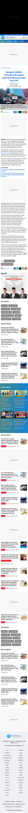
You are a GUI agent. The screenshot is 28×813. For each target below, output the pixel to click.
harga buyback (6, 319)
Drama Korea (7, 790)
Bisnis (15, 41)
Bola (21, 762)
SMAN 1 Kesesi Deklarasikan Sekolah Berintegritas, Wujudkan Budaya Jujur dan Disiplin (6, 402)
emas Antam (5, 309)
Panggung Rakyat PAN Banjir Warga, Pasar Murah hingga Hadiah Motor (9, 364)
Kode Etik (7, 801)
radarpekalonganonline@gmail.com (14, 745)
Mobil (20, 772)
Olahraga (21, 757)
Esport (20, 765)
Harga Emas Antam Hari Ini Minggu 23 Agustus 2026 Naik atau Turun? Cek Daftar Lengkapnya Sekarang (9, 376)
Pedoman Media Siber (8, 804)
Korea (7, 787)
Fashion (7, 777)
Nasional (7, 752)
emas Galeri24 (16, 309)
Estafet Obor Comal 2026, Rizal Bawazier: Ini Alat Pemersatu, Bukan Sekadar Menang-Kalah (10, 556)
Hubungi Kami (9, 806)
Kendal (3, 503)
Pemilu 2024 (21, 777)
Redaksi (16, 83)
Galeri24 (18, 315)
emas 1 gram (13, 306)
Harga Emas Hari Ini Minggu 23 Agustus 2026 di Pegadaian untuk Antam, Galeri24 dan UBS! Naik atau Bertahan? (10, 583)
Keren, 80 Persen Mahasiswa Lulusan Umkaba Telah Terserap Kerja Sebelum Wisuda (13, 174)
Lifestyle (9, 41)
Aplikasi (21, 785)
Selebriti (21, 750)
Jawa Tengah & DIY (6, 560)
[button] (3, 41)
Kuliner (21, 755)
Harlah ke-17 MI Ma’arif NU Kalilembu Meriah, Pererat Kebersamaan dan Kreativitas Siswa (21, 402)
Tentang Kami (18, 806)
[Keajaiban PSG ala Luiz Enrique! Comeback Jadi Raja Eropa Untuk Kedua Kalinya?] (7, 414)
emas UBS (16, 312)
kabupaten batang (7, 264)
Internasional (7, 755)
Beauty (7, 775)
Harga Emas (16, 319)
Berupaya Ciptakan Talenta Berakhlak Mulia (13, 170)
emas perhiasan (6, 312)
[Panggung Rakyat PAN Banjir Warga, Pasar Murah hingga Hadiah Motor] (23, 365)
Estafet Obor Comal (7, 315)
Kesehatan (7, 772)
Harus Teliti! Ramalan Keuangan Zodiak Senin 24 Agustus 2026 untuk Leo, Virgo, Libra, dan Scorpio (10, 342)
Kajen (7, 765)
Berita (2, 41)
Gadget (21, 787)
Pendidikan (20, 780)
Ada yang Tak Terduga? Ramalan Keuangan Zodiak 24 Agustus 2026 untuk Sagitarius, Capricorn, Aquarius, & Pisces (10, 330)
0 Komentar (5, 112)
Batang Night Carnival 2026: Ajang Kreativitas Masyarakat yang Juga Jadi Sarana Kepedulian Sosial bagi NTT (9, 545)
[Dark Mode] (23, 38)
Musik (7, 795)
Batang (9, 68)
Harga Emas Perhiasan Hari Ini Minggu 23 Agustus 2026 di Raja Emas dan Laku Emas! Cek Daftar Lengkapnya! (10, 617)
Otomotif (21, 770)
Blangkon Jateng (5, 153)
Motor (20, 775)
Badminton (20, 760)
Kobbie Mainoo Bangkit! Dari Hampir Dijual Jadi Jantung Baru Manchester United (21, 423)
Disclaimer (19, 801)
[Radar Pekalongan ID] (8, 38)
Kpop (7, 792)
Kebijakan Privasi (20, 804)
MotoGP (21, 767)
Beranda (3, 68)
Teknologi (21, 782)
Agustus (4, 306)
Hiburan (22, 41)
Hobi (21, 752)
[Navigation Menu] (26, 38)
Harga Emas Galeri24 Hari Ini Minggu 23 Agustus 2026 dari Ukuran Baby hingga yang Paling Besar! (9, 571)
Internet (21, 792)
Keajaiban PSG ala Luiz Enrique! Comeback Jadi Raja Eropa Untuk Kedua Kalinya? (6, 423)
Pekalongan (7, 760)
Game (20, 790)
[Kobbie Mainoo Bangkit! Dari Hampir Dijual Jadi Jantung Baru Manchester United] (21, 414)
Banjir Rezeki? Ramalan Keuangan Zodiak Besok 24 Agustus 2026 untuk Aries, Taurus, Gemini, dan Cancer (9, 353)
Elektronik (7, 782)
